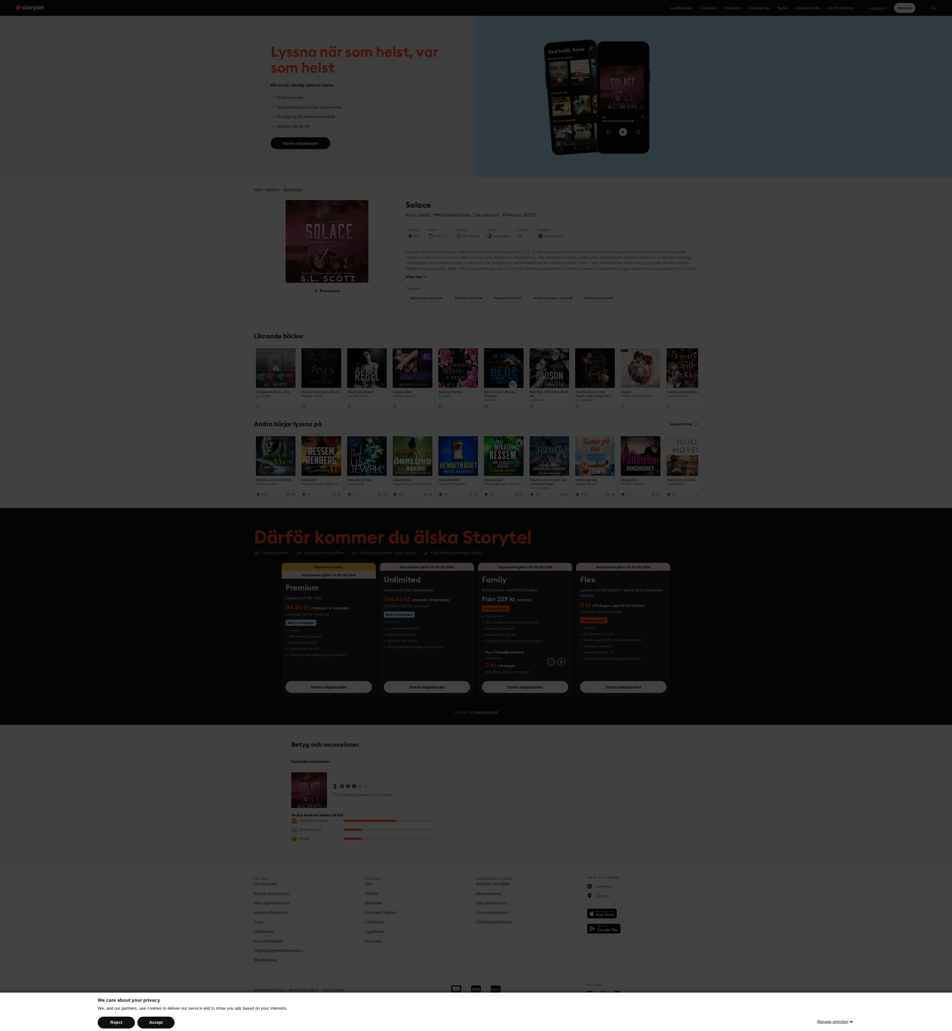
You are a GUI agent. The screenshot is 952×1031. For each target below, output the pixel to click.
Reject (116, 1022)
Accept (156, 1022)
